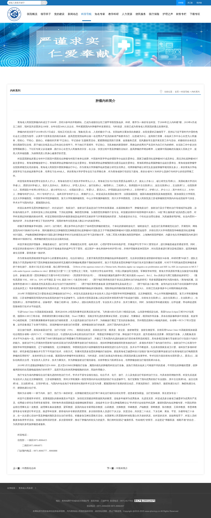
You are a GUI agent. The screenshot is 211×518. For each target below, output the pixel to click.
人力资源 (127, 14)
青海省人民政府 (26, 488)
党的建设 (59, 14)
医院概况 (32, 14)
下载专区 (195, 14)
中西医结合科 (29, 468)
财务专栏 (181, 14)
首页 (177, 92)
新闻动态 (73, 14)
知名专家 (100, 14)
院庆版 (199, 3)
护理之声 (168, 14)
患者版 (180, 3)
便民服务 (140, 14)
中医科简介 (122, 468)
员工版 (190, 3)
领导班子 (46, 14)
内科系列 (195, 92)
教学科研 (113, 14)
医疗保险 (154, 14)
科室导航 (86, 14)
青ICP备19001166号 (144, 501)
